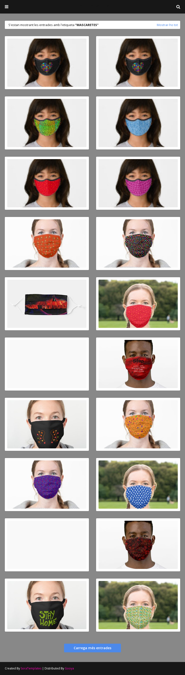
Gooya (69, 668)
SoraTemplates (31, 668)
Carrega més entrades (92, 648)
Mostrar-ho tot (167, 25)
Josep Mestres (92, 5)
